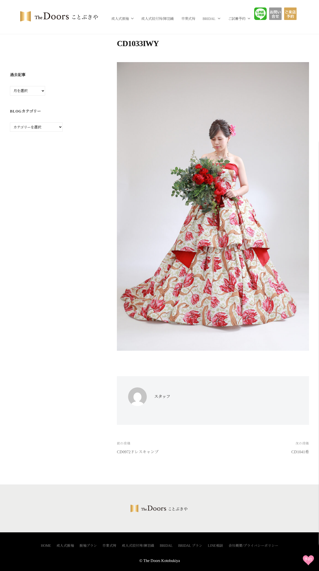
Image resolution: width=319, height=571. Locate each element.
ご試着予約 (236, 19)
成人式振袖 (120, 19)
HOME (46, 546)
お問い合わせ (279, 13)
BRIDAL (209, 19)
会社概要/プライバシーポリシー (253, 546)
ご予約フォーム (292, 13)
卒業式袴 (188, 19)
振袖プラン (88, 546)
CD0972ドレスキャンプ (138, 452)
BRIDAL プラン (190, 546)
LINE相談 (264, 13)
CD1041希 (300, 452)
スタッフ (162, 396)
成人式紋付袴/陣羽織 (157, 19)
